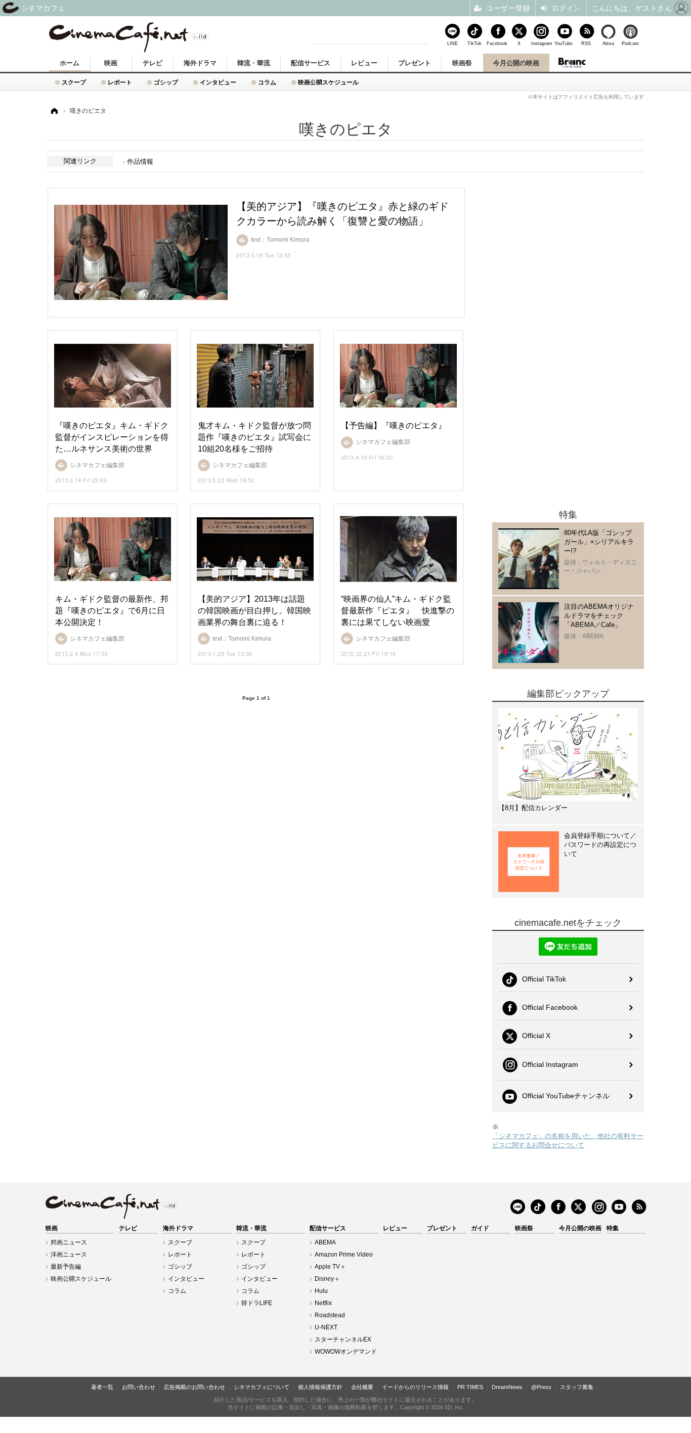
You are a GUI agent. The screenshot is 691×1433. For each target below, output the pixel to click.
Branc (572, 63)
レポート (120, 82)
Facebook (497, 43)
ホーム (69, 63)
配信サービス (310, 63)
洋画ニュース (69, 1254)
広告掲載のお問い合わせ (194, 1387)
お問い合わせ (138, 1387)
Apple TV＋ (330, 1266)
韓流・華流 (253, 63)
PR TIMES (470, 1387)
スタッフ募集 (576, 1387)
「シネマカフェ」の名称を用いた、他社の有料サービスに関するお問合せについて (567, 1140)
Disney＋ (327, 1278)
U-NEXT (326, 1327)
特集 (613, 1228)
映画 (110, 63)
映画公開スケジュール (328, 82)
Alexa (608, 43)
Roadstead (330, 1315)
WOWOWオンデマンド (346, 1351)
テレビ (152, 63)
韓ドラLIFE (256, 1303)
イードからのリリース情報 (415, 1387)
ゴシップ (166, 82)
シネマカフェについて (261, 1387)
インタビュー (218, 82)
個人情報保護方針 (320, 1387)
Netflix (323, 1303)
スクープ (74, 82)
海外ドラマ (200, 63)
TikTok (474, 43)
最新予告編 (66, 1266)
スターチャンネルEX (343, 1339)
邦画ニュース (69, 1242)
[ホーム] (53, 111)
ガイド (480, 1228)
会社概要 (362, 1387)
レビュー (364, 63)
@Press (541, 1387)
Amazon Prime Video (344, 1254)
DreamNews (507, 1387)
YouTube (563, 43)
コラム (267, 82)
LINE (452, 43)
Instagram (541, 43)
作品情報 (140, 161)
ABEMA (325, 1242)
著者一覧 (102, 1387)
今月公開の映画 (516, 63)
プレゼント (414, 63)
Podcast (630, 43)
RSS (586, 43)
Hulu (321, 1290)
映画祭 (462, 63)
